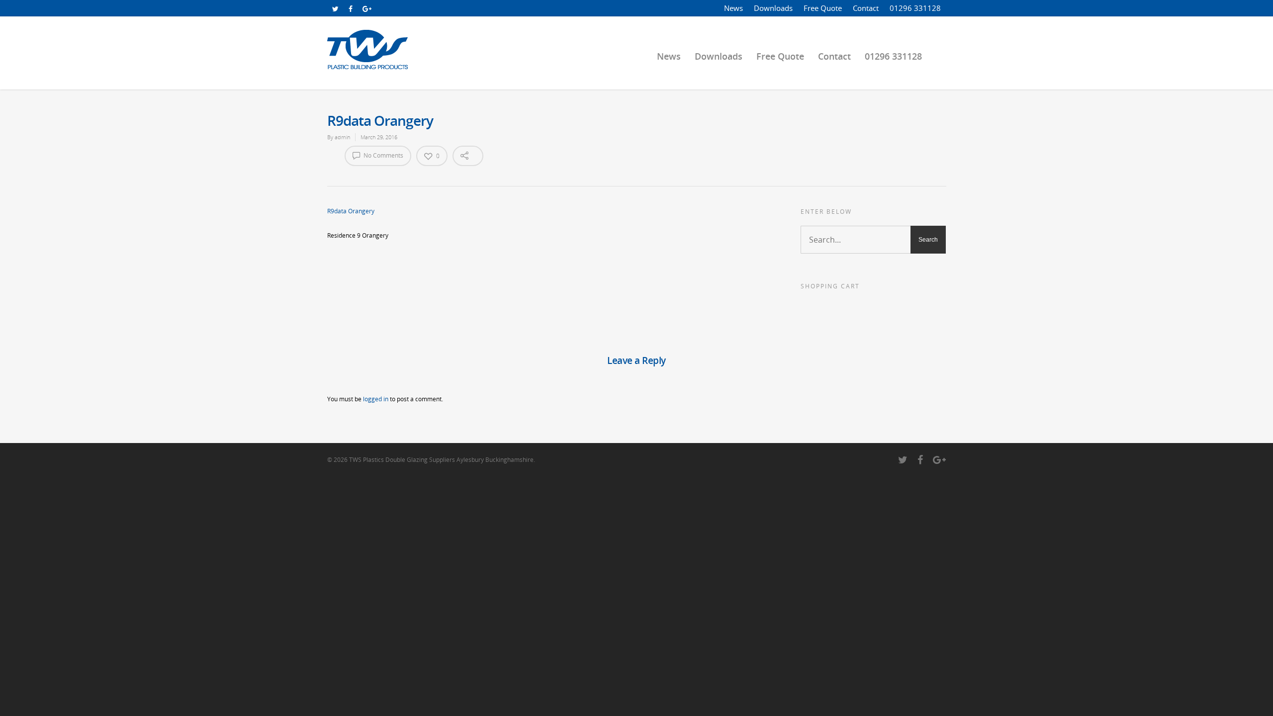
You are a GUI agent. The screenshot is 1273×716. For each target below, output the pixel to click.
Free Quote (823, 8)
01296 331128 (915, 8)
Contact (866, 8)
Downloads (773, 8)
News (733, 8)
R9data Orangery (350, 211)
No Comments (382, 155)
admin (342, 137)
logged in (375, 399)
